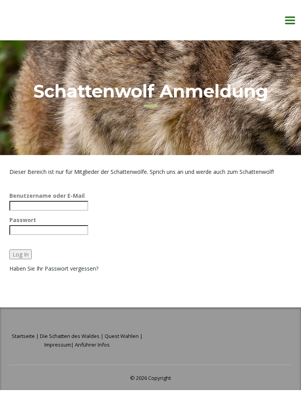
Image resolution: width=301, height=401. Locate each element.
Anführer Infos (92, 344)
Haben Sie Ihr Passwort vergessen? (53, 268)
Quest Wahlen (122, 336)
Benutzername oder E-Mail (47, 195)
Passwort (22, 220)
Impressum (57, 344)
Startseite (24, 336)
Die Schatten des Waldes (70, 336)
